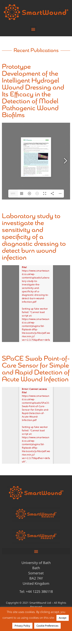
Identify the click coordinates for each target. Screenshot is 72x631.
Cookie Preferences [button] (47, 625)
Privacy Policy (22, 625)
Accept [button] (62, 617)
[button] (33, 29)
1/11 (13, 193)
